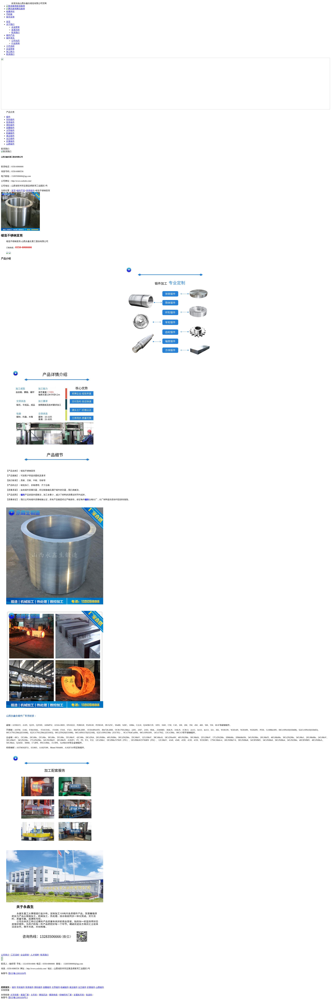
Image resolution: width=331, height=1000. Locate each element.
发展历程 (15, 30)
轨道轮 (89, 995)
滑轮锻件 (10, 125)
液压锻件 (10, 136)
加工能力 (10, 51)
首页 (8, 22)
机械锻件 (10, 133)
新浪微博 (21, 6)
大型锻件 (10, 130)
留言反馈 (10, 17)
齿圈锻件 (10, 128)
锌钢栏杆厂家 (65, 995)
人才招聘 (35, 955)
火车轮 (34, 995)
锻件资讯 (10, 38)
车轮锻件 (10, 119)
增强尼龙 (43, 995)
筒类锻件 (10, 122)
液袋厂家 (25, 995)
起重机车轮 (79, 995)
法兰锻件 (10, 138)
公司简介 (5, 955)
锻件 (8, 117)
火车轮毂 (14, 995)
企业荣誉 (15, 27)
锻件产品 (10, 35)
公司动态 (15, 41)
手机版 (9, 14)
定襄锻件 (10, 141)
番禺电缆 (53, 995)
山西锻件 (10, 144)
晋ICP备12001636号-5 (18, 997)
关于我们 (10, 24)
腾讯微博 (21, 9)
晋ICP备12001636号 (17, 973)
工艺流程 (10, 46)
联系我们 (15, 32)
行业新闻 (15, 43)
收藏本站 (10, 11)
